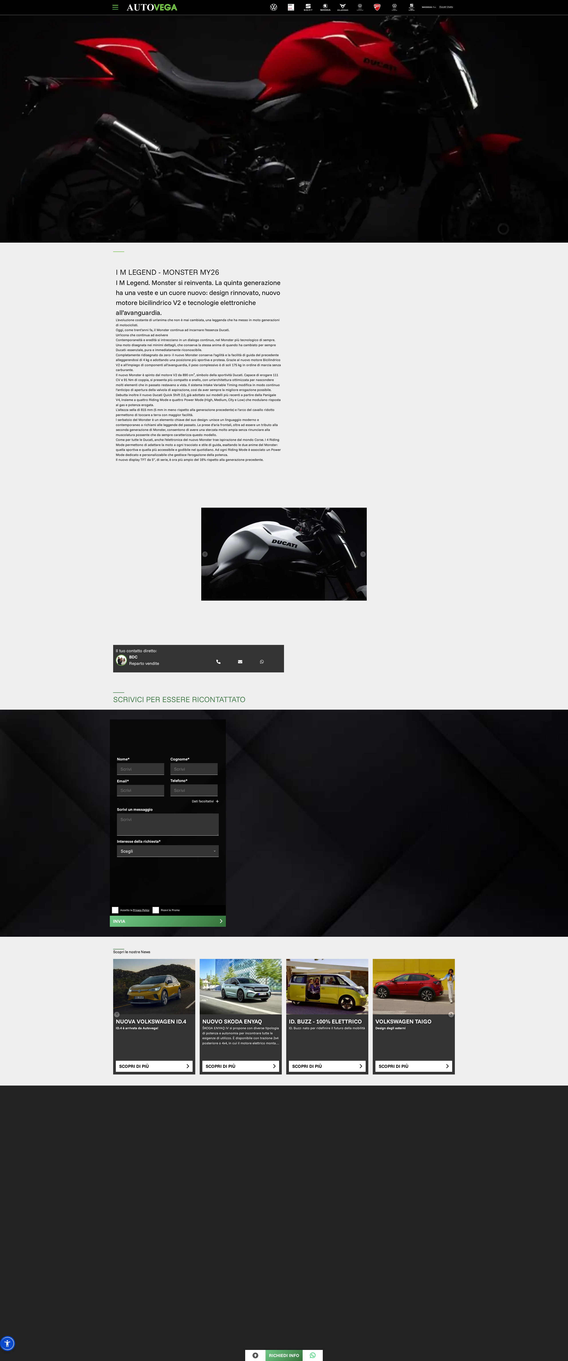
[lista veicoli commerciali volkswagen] (360, 7)
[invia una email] (240, 662)
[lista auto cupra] (342, 7)
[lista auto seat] (308, 7)
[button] (7, 1343)
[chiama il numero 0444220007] (218, 662)
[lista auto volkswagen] (273, 7)
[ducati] (377, 7)
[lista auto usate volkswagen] (394, 7)
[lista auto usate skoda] (429, 7)
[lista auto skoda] (325, 7)
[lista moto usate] (446, 7)
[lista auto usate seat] (411, 7)
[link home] (152, 7)
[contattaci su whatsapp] (262, 662)
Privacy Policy (141, 910)
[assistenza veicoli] (291, 7)
